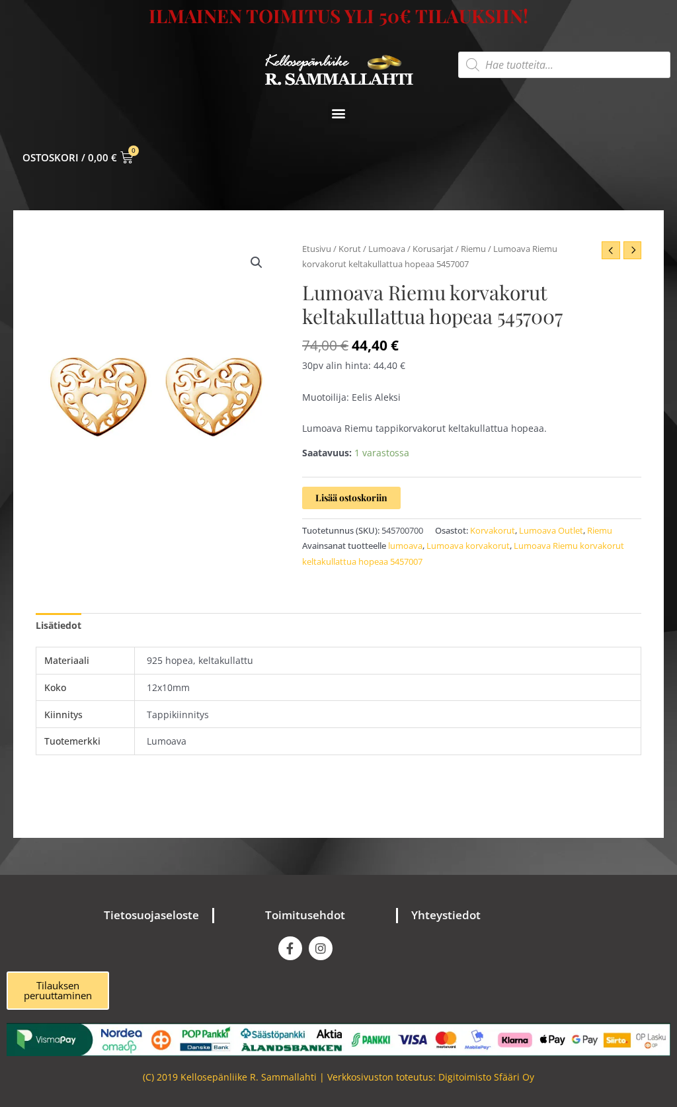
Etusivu (316, 249)
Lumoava (386, 249)
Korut (349, 249)
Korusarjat (433, 249)
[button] (339, 113)
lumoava (405, 546)
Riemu (473, 249)
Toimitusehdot (305, 914)
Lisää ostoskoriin (351, 497)
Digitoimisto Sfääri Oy (486, 1077)
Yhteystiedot (446, 914)
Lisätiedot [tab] (58, 625)
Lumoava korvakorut (468, 546)
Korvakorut (492, 530)
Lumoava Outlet (551, 530)
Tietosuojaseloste (151, 914)
